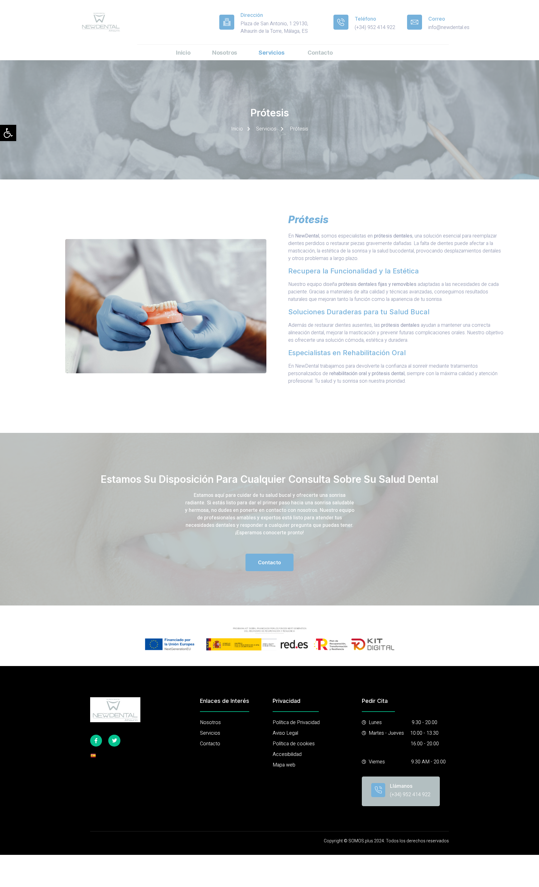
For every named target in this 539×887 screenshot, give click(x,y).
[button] (8, 133)
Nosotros (224, 52)
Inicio (183, 52)
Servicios (271, 52)
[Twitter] (114, 741)
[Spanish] (93, 755)
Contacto (320, 52)
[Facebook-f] (96, 741)
